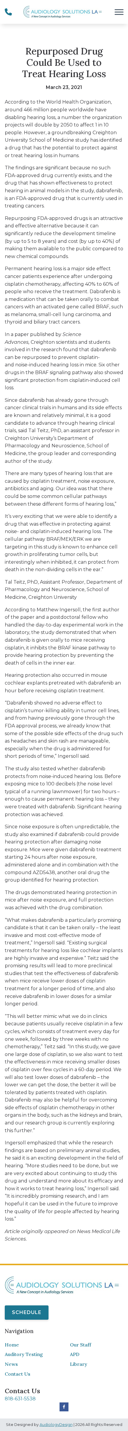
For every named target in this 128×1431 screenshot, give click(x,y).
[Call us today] (8, 11)
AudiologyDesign (56, 1424)
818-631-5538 (20, 1399)
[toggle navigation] (119, 12)
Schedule (26, 1312)
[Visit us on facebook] (64, 1406)
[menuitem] (31, 1345)
